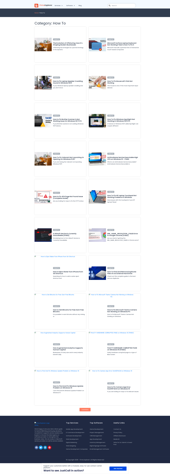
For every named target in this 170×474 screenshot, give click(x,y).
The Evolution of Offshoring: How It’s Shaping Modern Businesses (67, 44)
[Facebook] (36, 447)
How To (56, 39)
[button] (85, 409)
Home (37, 13)
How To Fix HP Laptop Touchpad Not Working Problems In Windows (122, 196)
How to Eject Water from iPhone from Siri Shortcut (68, 273)
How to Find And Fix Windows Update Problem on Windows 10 (68, 387)
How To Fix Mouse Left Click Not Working (120, 82)
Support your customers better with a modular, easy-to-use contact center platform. (72, 467)
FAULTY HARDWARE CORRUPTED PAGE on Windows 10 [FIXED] (122, 349)
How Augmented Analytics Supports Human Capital (68, 349)
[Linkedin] (45, 447)
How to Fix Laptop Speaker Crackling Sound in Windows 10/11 (68, 82)
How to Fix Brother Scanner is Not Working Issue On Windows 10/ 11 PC (67, 120)
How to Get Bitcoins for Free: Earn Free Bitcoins (68, 311)
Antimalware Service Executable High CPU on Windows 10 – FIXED (122, 158)
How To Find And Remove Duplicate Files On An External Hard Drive (121, 273)
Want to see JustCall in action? (63, 470)
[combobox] (121, 6)
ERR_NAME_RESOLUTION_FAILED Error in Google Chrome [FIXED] (122, 234)
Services (57, 6)
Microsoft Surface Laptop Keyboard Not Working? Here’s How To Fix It (121, 44)
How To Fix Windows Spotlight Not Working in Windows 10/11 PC (121, 120)
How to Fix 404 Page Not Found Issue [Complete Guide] (68, 197)
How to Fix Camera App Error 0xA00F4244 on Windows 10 (119, 388)
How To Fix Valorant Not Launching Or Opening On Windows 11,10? (68, 158)
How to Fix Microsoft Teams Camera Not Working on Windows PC (122, 311)
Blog (80, 6)
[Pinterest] (49, 447)
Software (69, 6)
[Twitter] (41, 447)
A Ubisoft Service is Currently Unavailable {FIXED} (64, 234)
